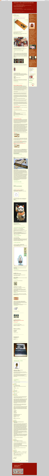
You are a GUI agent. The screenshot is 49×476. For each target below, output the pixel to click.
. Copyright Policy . (30, 82)
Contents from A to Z (31, 15)
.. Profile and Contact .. (31, 80)
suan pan (16, 132)
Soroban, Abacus (16, 15)
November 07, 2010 (15, 393)
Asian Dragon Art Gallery (32, 39)
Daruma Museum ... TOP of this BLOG (17, 465)
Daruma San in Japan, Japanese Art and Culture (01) (24, 2)
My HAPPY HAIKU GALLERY (32, 51)
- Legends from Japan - (32, 38)
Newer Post (14, 460)
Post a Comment (14, 458)
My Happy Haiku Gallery (16, 466)
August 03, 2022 (15, 457)
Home (20, 460)
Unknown (14, 384)
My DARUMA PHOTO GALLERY (33, 32)
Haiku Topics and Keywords (32, 54)
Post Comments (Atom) (17, 461)
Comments (31, 72)
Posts (30, 71)
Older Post (27, 460)
